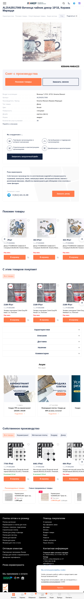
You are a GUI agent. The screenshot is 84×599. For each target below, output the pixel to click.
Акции (45, 535)
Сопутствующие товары (37, 16)
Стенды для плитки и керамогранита (16, 555)
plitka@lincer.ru (48, 563)
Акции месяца (52, 16)
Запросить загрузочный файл (25, 156)
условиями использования (50, 582)
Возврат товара (48, 532)
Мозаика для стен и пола (12, 543)
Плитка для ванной (9, 537)
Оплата (45, 530)
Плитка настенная (9, 522)
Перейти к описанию (10, 124)
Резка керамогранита (13, 565)
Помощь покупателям (54, 518)
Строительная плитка (10, 530)
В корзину (14, 257)
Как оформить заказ (50, 524)
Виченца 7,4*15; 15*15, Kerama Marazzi (51, 94)
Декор (39, 104)
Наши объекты (48, 543)
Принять (60, 588)
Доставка (46, 527)
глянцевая (40, 111)
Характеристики (8, 16)
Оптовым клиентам (12, 548)
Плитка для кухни (9, 540)
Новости (46, 537)
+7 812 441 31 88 (49, 561)
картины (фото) (42, 114)
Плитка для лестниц (10, 535)
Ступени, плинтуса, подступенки (14, 527)
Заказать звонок (61, 82)
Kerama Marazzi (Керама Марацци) (49, 101)
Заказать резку (63, 194)
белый (39, 107)
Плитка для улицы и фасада (13, 532)
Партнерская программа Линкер (14, 552)
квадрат (39, 117)
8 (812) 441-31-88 (20, 195)
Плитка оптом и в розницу (16, 518)
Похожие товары (21, 16)
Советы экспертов (49, 540)
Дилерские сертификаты (11, 557)
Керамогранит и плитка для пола (14, 524)
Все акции (42, 368)
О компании (47, 522)
